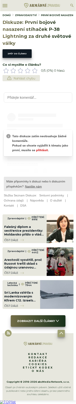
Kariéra (38, 360)
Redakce (38, 357)
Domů (7, 15)
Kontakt (38, 354)
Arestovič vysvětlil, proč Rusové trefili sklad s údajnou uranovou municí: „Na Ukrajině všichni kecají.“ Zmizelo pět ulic (23, 269)
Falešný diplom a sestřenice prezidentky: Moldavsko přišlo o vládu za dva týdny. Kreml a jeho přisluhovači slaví (23, 234)
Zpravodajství (26, 15)
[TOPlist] (8, 402)
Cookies (38, 364)
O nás (38, 371)
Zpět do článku (17, 53)
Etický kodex (38, 367)
